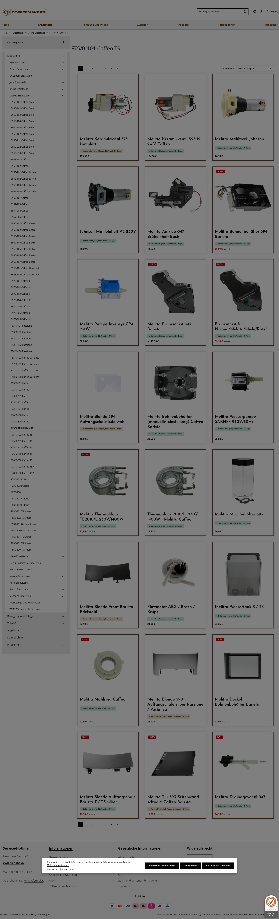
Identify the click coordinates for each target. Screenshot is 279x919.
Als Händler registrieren (63, 874)
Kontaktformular (33, 880)
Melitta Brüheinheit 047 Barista (169, 326)
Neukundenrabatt (59, 857)
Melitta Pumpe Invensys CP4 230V (106, 326)
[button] (63, 55)
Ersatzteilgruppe (15, 42)
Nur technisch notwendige (162, 865)
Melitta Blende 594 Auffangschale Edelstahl (102, 419)
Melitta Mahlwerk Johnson (239, 139)
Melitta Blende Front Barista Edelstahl (106, 609)
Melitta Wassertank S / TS (239, 607)
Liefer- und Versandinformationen (138, 880)
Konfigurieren (190, 865)
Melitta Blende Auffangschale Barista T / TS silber (108, 799)
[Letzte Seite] (117, 68)
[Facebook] (135, 896)
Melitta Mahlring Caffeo (102, 699)
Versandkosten (209, 914)
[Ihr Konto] (262, 11)
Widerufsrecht (126, 857)
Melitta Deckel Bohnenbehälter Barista (237, 702)
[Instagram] (139, 896)
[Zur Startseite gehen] (22, 11)
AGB (120, 874)
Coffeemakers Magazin (62, 886)
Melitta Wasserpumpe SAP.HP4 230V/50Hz (235, 419)
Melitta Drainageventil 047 (240, 797)
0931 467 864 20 (13, 863)
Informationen (61, 848)
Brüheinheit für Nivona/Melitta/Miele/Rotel (241, 326)
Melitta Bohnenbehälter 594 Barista (241, 234)
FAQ (51, 880)
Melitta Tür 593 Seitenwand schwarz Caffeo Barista (173, 799)
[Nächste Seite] (111, 68)
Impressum (124, 886)
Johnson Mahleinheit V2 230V (108, 232)
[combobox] (219, 11)
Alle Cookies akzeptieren (218, 865)
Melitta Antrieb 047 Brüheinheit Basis (165, 234)
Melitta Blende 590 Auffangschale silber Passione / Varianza (175, 704)
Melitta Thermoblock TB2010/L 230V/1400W (102, 517)
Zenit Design (43, 914)
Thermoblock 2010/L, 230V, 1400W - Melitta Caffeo (172, 517)
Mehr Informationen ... (58, 865)
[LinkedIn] (143, 896)
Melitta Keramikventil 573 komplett (104, 141)
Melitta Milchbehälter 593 (239, 514)
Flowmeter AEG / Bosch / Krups (171, 609)
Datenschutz (53, 869)
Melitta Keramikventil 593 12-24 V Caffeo (174, 141)
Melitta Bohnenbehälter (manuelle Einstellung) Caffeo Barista (175, 422)
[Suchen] (245, 11)
